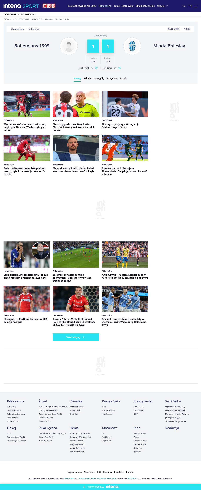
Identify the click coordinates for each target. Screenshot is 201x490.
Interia (6, 19)
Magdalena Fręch (77, 444)
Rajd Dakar (106, 437)
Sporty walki (143, 401)
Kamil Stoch (75, 410)
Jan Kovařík (84, 67)
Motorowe (109, 428)
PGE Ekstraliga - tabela (48, 410)
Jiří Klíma (107, 67)
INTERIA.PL (132, 478)
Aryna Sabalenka (77, 448)
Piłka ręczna (48, 428)
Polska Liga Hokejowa (16, 440)
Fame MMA (138, 406)
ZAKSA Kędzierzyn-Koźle (175, 421)
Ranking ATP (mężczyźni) (80, 437)
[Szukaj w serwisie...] (184, 5)
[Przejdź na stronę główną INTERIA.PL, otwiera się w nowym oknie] (13, 6)
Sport (14, 19)
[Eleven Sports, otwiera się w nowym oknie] (49, 6)
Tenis (74, 428)
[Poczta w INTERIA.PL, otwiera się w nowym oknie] (190, 5)
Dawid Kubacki (76, 406)
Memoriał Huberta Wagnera (177, 414)
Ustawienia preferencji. (106, 478)
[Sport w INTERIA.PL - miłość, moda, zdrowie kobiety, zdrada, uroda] (31, 6)
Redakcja (172, 428)
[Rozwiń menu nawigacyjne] (196, 5)
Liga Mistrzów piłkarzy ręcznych (52, 433)
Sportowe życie (140, 440)
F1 (103, 433)
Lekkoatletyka (140, 444)
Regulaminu (69, 478)
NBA (104, 406)
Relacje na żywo (140, 433)
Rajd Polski (106, 440)
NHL (9, 433)
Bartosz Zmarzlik (46, 417)
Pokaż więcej (73, 337)
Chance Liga (37, 19)
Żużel (43, 401)
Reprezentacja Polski (16, 437)
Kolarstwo (138, 448)
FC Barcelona (12, 421)
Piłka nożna (24, 19)
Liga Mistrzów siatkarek (175, 410)
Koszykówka (111, 401)
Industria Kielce (45, 440)
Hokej (11, 428)
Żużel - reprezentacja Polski (50, 414)
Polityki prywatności (87, 478)
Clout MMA (138, 410)
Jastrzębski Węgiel (172, 417)
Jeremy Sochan (108, 410)
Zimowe (76, 401)
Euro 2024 (11, 406)
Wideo (136, 437)
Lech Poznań (12, 417)
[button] (105, 5)
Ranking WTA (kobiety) (80, 433)
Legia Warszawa (14, 410)
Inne (137, 428)
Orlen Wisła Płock (46, 437)
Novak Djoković (77, 451)
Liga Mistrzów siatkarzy (175, 406)
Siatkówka (173, 401)
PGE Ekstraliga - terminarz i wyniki (53, 406)
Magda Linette (76, 440)
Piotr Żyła (74, 414)
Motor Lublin (44, 421)
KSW (136, 414)
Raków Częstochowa (16, 414)
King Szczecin (107, 414)
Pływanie (137, 451)
